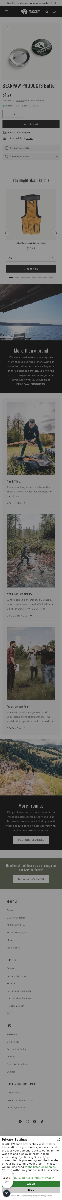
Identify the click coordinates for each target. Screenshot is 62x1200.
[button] (7, 1193)
